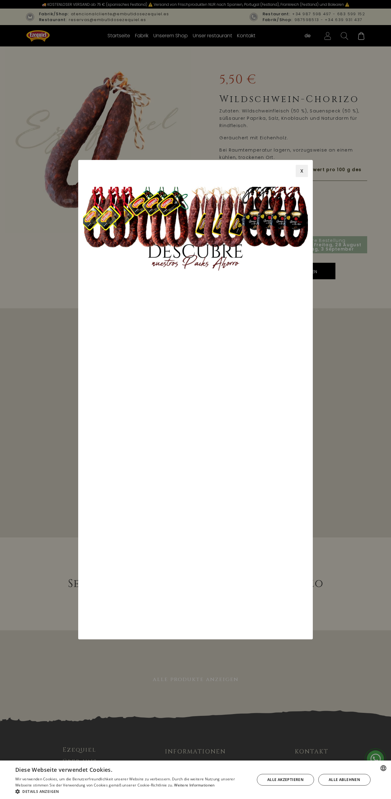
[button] (131, 791)
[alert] (195, 780)
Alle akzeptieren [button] (285, 779)
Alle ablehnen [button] (344, 779)
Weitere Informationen (194, 785)
